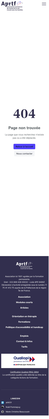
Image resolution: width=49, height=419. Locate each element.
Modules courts (24, 302)
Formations (24, 321)
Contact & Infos (24, 341)
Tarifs (24, 346)
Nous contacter (24, 153)
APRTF (9, 402)
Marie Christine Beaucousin (18, 411)
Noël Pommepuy (13, 407)
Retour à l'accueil (24, 146)
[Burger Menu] (44, 4)
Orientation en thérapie (24, 316)
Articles (24, 307)
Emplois (24, 335)
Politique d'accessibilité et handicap (24, 327)
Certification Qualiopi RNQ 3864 (24, 372)
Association (24, 296)
